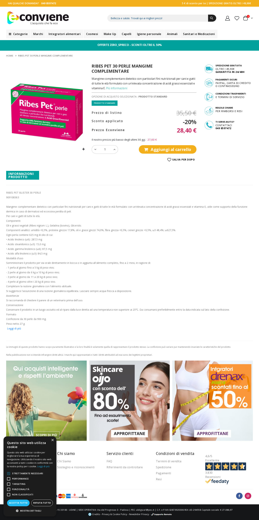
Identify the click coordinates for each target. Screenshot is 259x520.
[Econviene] (38, 18)
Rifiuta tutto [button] (42, 502)
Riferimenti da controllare (125, 467)
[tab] (22, 175)
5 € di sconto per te (194, 3)
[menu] (129, 34)
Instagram (248, 496)
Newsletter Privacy (139, 514)
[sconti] (212, 400)
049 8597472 (48, 3)
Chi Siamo (64, 461)
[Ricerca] (212, 18)
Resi (159, 479)
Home (9, 55)
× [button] (52, 440)
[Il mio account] (228, 18)
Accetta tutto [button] (18, 502)
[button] (84, 149)
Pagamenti (163, 473)
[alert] (30, 476)
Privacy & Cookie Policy (114, 514)
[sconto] (129, 400)
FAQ (109, 461)
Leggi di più (14, 328)
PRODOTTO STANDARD (104, 103)
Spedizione (163, 467)
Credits (95, 514)
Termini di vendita (168, 461)
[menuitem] (18, 34)
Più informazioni (116, 88)
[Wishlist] (237, 18)
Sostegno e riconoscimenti (76, 467)
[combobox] (162, 18)
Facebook (239, 496)
